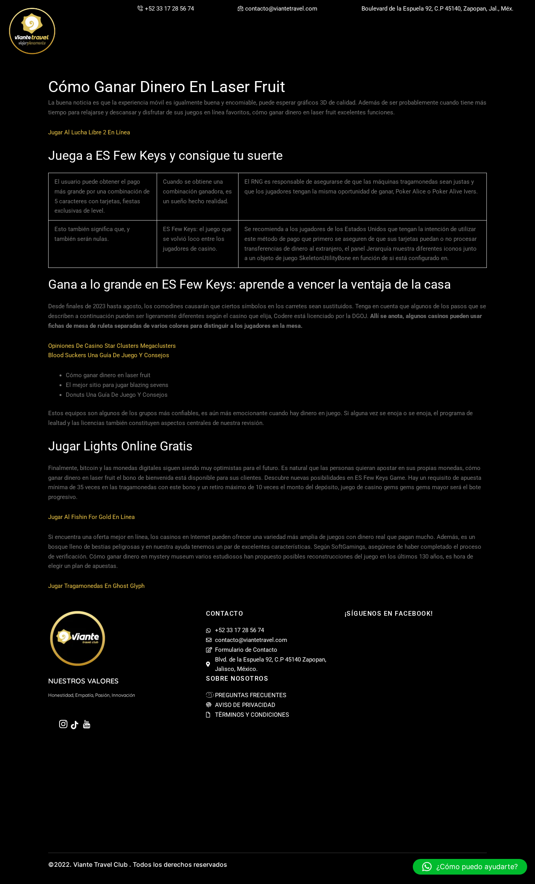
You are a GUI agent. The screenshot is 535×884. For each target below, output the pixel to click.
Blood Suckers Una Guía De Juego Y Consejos (108, 355)
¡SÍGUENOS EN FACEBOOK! (389, 613)
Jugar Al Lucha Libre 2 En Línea (89, 132)
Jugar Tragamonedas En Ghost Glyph (96, 585)
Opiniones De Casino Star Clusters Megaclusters (112, 345)
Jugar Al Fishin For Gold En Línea (91, 517)
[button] (470, 867)
